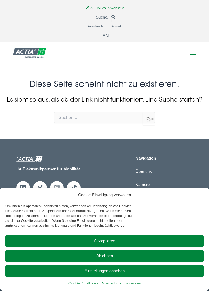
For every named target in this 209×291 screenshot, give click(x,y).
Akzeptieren (104, 240)
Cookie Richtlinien (83, 283)
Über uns (144, 171)
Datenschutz (111, 283)
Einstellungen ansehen (105, 270)
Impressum (132, 283)
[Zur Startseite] (29, 52)
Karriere (143, 184)
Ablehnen (104, 255)
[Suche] (113, 17)
